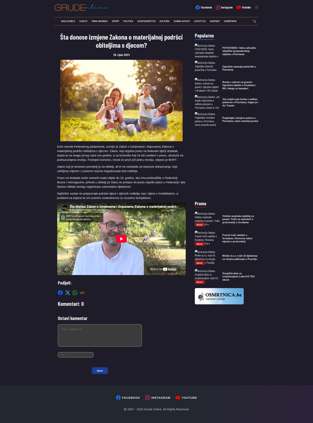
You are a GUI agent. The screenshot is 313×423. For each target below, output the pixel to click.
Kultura (164, 21)
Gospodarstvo (146, 21)
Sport (115, 21)
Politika (128, 21)
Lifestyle (200, 21)
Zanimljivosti (182, 21)
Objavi (100, 370)
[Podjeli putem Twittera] (67, 292)
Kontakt (215, 21)
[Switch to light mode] (256, 8)
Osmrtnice (230, 21)
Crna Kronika (99, 21)
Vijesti (83, 21)
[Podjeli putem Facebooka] (60, 292)
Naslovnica (68, 21)
